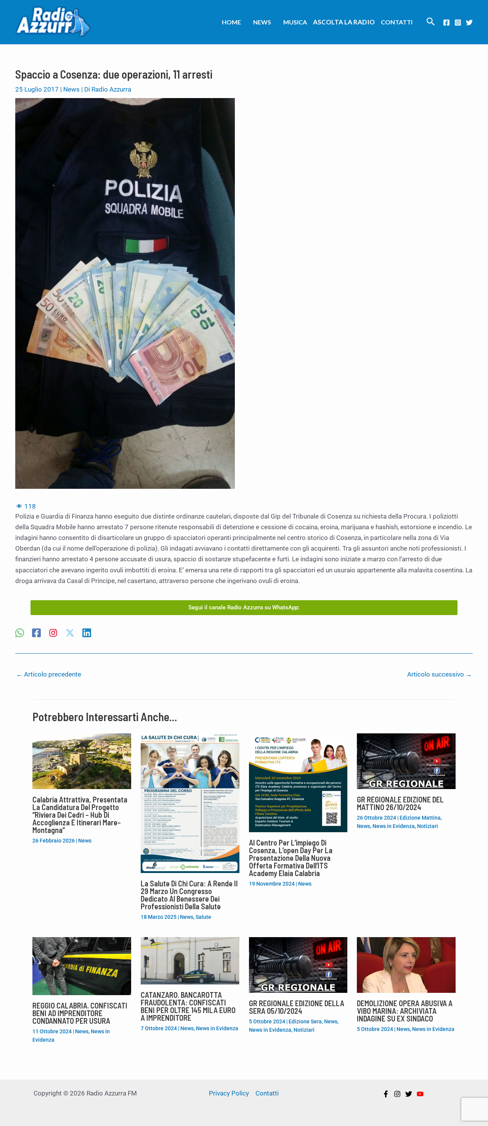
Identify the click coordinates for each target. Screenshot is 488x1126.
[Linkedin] (86, 633)
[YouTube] (420, 1094)
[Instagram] (457, 22)
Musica (295, 22)
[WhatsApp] (19, 633)
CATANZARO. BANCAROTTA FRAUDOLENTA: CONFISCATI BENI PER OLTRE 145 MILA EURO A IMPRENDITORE (188, 1006)
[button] (430, 22)
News (262, 22)
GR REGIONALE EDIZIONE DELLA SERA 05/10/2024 (296, 1007)
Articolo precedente (48, 674)
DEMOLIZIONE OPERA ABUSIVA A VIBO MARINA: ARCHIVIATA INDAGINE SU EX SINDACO (405, 1011)
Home (231, 22)
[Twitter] (469, 22)
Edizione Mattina (420, 818)
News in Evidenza (393, 826)
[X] (70, 633)
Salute (203, 917)
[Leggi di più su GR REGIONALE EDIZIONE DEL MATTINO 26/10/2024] (406, 760)
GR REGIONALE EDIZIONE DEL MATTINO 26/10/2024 (400, 803)
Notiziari (427, 826)
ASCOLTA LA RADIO (344, 22)
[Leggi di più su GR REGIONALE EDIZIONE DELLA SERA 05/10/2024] (298, 964)
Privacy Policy (229, 1093)
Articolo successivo (439, 674)
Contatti (397, 22)
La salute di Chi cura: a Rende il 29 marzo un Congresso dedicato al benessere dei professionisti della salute (189, 895)
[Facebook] (446, 22)
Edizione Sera (305, 1021)
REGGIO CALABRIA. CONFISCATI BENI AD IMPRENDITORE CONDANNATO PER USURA (79, 1013)
